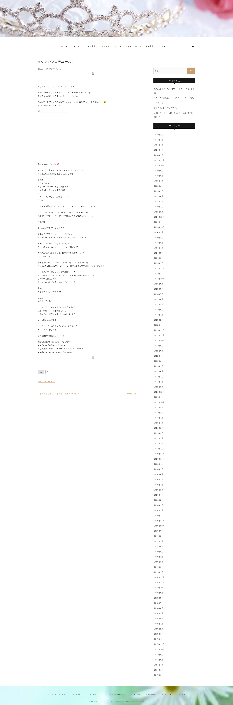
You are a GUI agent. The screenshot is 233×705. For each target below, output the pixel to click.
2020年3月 (158, 500)
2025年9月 (158, 170)
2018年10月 (159, 587)
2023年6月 (158, 299)
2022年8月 (158, 351)
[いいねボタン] (41, 372)
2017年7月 (158, 665)
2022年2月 (158, 381)
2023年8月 (158, 289)
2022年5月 (158, 366)
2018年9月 (158, 592)
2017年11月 (159, 644)
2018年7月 (158, 603)
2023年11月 (159, 273)
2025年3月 (158, 201)
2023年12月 (159, 268)
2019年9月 (158, 531)
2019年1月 (158, 572)
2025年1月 (158, 212)
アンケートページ (133, 46)
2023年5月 (158, 304)
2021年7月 (158, 417)
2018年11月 (159, 582)
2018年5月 (158, 613)
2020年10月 (159, 464)
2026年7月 (158, 139)
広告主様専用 (151, 694)
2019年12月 (159, 515)
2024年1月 (158, 263)
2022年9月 (158, 345)
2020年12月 (159, 453)
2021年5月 (158, 428)
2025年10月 (159, 165)
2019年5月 (158, 551)
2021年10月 (159, 402)
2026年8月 (158, 134)
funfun (41, 69)
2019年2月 (158, 567)
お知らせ (75, 46)
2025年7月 (158, 181)
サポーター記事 (134, 694)
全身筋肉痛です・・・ (137, 393)
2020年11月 (159, 459)
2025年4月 (158, 196)
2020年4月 (158, 495)
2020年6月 (158, 484)
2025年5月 (158, 191)
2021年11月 (159, 397)
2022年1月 (158, 387)
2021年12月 (159, 392)
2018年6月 (158, 608)
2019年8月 (158, 536)
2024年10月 (159, 227)
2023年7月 (158, 294)
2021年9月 (158, 407)
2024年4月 (158, 248)
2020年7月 (158, 479)
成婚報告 (150, 46)
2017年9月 (158, 654)
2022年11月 (159, 335)
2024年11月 (159, 222)
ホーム (64, 46)
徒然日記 (51, 381)
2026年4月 (158, 150)
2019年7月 (158, 541)
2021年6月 (158, 423)
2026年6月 (158, 145)
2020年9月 (158, 469)
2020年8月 (158, 474)
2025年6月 (158, 186)
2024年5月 (158, 242)
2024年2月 (158, 258)
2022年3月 (158, 376)
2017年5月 (158, 675)
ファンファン (166, 694)
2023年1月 (158, 325)
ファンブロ (46, 45)
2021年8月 (158, 412)
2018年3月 (158, 623)
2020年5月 (158, 490)
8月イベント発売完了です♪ (165, 108)
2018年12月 (159, 577)
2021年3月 (158, 438)
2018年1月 (158, 634)
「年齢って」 (159, 103)
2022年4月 (158, 371)
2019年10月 (159, 526)
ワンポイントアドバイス (110, 46)
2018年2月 (158, 629)
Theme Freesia (120, 701)
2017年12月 (159, 639)
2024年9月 (158, 232)
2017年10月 (159, 649)
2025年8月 (158, 175)
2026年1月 (158, 155)
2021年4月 (158, 433)
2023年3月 (158, 314)
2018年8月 (158, 598)
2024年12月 (159, 217)
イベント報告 (89, 46)
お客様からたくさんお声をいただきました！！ (59, 393)
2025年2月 (158, 206)
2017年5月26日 (54, 69)
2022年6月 (158, 361)
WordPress (142, 701)
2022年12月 (159, 330)
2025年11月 (159, 160)
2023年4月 (158, 309)
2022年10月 (159, 340)
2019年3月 (158, 562)
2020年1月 (158, 510)
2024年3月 (158, 253)
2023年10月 (159, 278)
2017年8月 (158, 659)
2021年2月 (158, 443)
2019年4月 (158, 556)
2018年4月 (158, 618)
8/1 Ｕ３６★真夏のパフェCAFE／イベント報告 (174, 98)
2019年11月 (159, 520)
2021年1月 (158, 448)
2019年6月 (158, 546)
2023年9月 (158, 284)
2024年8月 (158, 237)
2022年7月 (158, 356)
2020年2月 (158, 505)
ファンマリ (163, 46)
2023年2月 (158, 320)
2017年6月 (158, 670)
